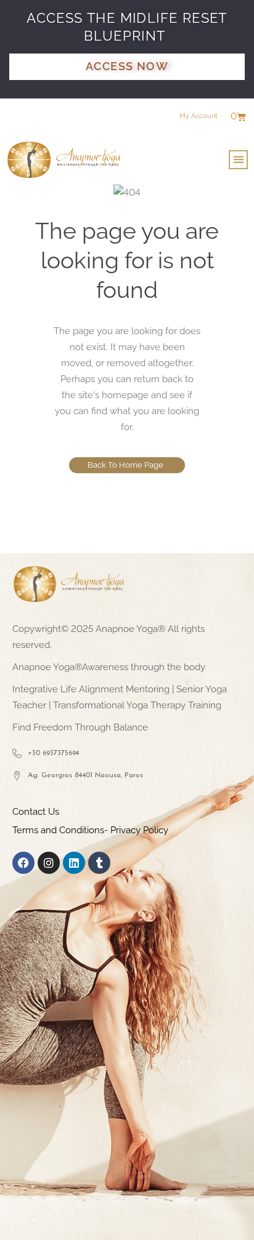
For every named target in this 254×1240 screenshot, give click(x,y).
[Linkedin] (74, 863)
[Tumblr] (99, 863)
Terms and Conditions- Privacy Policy (90, 830)
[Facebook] (23, 863)
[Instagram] (49, 863)
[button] (238, 159)
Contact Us (35, 811)
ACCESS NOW (127, 66)
